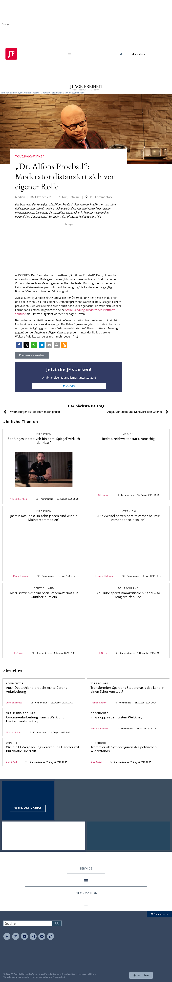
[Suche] (56, 923)
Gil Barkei (103, 495)
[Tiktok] (50, 936)
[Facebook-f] (6, 936)
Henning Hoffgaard (104, 576)
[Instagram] (33, 936)
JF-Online (18, 653)
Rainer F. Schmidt (99, 728)
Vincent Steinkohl (18, 499)
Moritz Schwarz (20, 576)
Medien (20, 197)
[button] (69, 54)
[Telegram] (41, 936)
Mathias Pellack (14, 732)
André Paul (11, 762)
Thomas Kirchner (99, 702)
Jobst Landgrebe (14, 702)
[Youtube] (24, 936)
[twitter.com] (15, 936)
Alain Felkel (96, 762)
